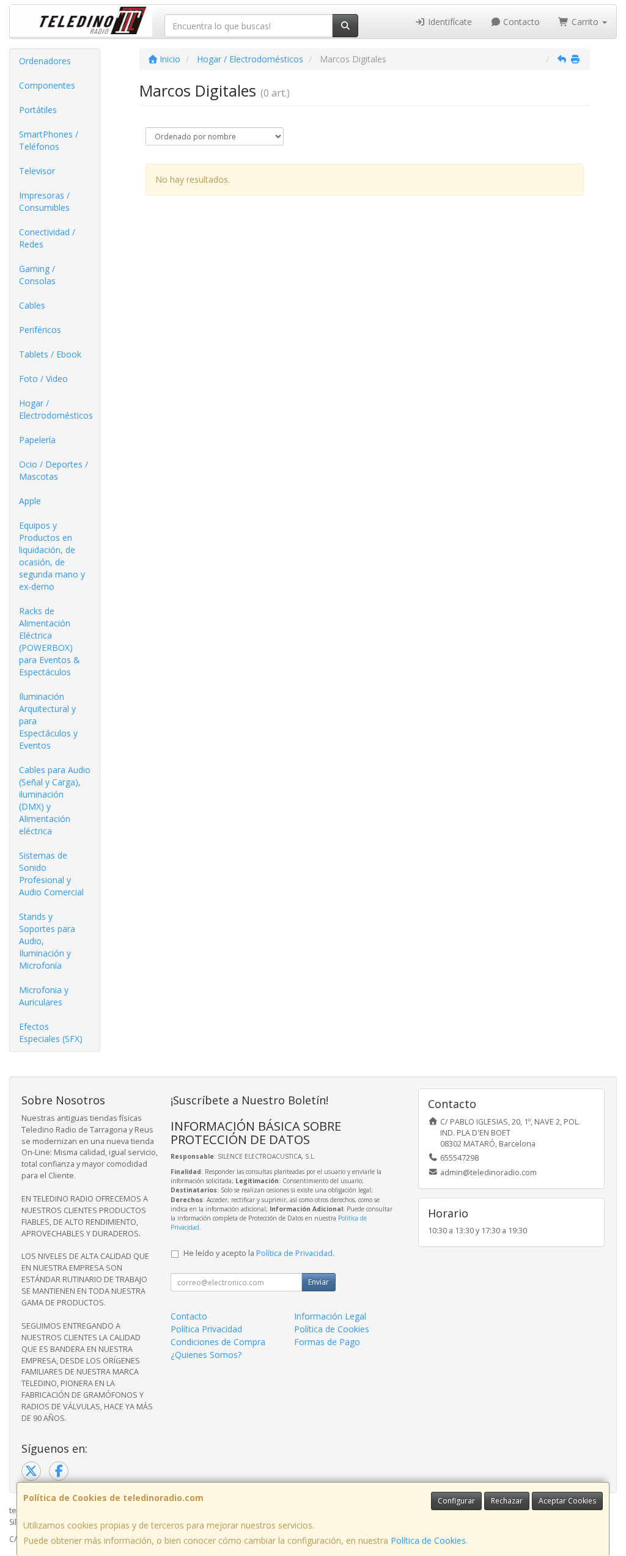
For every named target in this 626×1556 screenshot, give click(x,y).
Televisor (37, 171)
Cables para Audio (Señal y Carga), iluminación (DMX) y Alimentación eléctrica (54, 800)
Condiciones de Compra (218, 1342)
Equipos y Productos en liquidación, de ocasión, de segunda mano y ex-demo (52, 555)
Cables (32, 305)
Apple (30, 501)
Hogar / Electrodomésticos (56, 409)
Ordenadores (45, 61)
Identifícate (448, 22)
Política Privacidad (206, 1329)
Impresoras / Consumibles (44, 201)
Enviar (318, 1282)
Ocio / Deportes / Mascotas (53, 470)
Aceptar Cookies (567, 1500)
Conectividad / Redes (47, 238)
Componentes (47, 85)
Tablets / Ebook (50, 354)
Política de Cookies (428, 1540)
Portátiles (38, 110)
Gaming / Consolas (37, 275)
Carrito (585, 22)
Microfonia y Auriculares (43, 996)
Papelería (37, 440)
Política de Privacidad (294, 1253)
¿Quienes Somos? (206, 1354)
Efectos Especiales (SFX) (51, 1032)
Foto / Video (43, 378)
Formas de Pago (327, 1342)
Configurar (456, 1500)
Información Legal (330, 1316)
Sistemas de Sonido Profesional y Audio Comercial (51, 874)
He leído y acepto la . (258, 1253)
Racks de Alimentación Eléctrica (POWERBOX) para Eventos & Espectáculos (49, 641)
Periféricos (40, 330)
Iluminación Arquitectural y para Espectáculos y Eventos (48, 721)
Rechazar (507, 1500)
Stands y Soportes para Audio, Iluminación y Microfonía (47, 941)
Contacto (520, 22)
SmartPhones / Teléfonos (48, 140)
